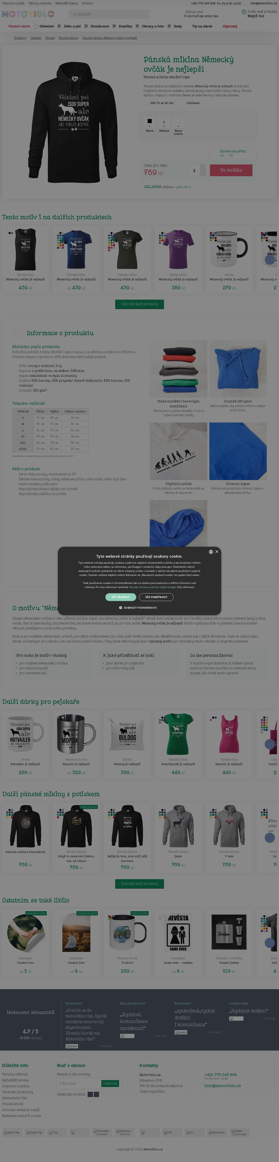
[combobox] (211, 552)
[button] (139, 607)
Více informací (185, 587)
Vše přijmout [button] (121, 597)
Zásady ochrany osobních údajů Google (152, 587)
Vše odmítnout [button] (156, 597)
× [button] (216, 551)
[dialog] (139, 581)
